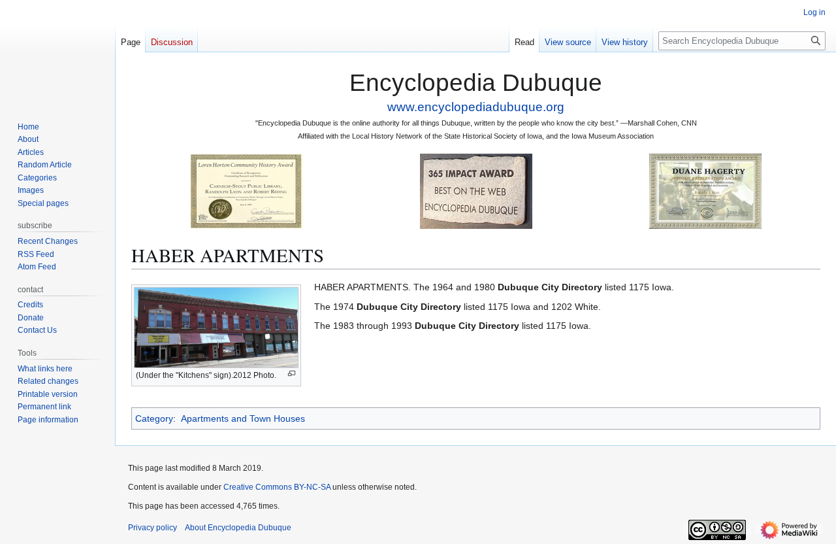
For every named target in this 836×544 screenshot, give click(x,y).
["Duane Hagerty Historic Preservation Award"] (705, 191)
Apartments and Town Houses (243, 418)
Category (154, 418)
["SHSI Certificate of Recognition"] (246, 191)
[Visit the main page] (57, 52)
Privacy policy (152, 527)
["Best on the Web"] (476, 191)
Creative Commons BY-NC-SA (276, 487)
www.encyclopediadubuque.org (475, 107)
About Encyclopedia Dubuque (238, 527)
